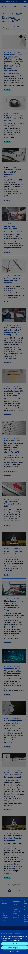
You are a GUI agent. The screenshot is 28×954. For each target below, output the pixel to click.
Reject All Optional (14, 948)
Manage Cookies (14, 951)
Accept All (14, 944)
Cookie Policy (16, 940)
